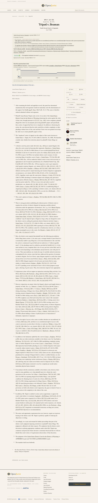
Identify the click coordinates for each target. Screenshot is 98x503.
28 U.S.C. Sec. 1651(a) (40, 146)
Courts (20, 10)
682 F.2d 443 (43, 210)
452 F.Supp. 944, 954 (41, 309)
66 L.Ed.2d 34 (43, 214)
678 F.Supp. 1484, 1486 (38, 328)
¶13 (14, 393)
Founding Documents (48, 489)
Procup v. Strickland (21, 357)
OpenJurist (14, 16)
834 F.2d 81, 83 (54, 396)
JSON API (71, 479)
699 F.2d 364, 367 (45, 180)
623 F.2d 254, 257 (45, 348)
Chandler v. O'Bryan (33, 168)
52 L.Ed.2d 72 (26, 232)
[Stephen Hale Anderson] (67, 139)
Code (14, 10)
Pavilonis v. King (41, 212)
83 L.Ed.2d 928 (28, 225)
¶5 (14, 196)
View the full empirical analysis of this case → (23, 85)
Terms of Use (56, 499)
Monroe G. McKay (74, 130)
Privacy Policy (65, 499)
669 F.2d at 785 (25, 322)
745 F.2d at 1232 (36, 350)
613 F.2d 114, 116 (21, 150)
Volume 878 (21, 16)
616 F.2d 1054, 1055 (54, 259)
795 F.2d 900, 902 (44, 197)
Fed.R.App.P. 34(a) (30, 110)
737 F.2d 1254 (20, 210)
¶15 (14, 421)
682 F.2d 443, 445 (53, 152)
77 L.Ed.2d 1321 (52, 184)
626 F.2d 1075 (51, 212)
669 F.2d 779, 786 (54, 225)
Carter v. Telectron (23, 385)
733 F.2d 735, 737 (29, 223)
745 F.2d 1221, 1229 (54, 293)
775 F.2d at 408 (24, 278)
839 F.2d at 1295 (20, 364)
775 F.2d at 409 (28, 289)
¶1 (14, 105)
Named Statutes (47, 487)
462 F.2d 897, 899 (48, 278)
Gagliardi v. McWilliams (42, 396)
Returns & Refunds (39, 499)
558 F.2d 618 (36, 216)
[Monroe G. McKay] (67, 131)
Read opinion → (73, 145)
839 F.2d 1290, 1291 (28, 307)
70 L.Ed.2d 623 (32, 191)
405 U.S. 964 (35, 173)
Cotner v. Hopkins (33, 197)
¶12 (14, 369)
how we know (42, 55)
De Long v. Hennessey (70, 65)
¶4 (14, 145)
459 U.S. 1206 (45, 166)
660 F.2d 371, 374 (47, 295)
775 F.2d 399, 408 (54, 157)
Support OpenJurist (79, 484)
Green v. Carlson (24, 186)
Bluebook (83, 99)
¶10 (14, 319)
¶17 (14, 442)
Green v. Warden (34, 180)
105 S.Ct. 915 (19, 225)
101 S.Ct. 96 (34, 214)
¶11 (14, 336)
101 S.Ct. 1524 (50, 326)
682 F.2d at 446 (24, 274)
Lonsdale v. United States (55, 65)
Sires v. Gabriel (42, 311)
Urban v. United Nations (40, 374)
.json (20, 460)
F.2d (26, 16)
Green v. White (43, 259)
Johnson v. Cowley (47, 175)
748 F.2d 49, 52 (52, 311)
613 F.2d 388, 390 (34, 400)
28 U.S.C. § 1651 (21, 49)
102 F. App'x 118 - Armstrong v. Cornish (40, 46)
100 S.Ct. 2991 (28, 405)
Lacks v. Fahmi (35, 348)
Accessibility (22, 499)
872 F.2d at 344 (47, 286)
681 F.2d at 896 (33, 304)
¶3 (14, 135)
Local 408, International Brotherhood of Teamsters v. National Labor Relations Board (48, 51)
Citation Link (75, 99)
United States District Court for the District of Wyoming (42, 436)
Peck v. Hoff (37, 295)
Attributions (48, 499)
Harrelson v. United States (52, 148)
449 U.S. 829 (26, 214)
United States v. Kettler (37, 43)
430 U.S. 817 (54, 230)
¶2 (14, 115)
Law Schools (46, 485)
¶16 (14, 436)
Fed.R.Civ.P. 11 (52, 245)
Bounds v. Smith (22, 51)
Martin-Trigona (56, 207)
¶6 (14, 202)
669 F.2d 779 (23, 212)
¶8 (14, 271)
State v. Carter (26, 328)
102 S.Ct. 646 (23, 191)
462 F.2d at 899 (41, 300)
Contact (30, 499)
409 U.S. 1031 (27, 280)
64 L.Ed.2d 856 (37, 405)
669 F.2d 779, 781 (45, 291)
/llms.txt (71, 477)
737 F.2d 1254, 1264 (30, 302)
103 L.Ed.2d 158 (33, 193)
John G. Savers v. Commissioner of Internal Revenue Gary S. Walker (57, 43)
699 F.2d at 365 (51, 289)
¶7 (14, 236)
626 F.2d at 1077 (20, 407)
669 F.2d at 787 (49, 379)
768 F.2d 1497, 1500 (54, 374)
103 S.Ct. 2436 (43, 184)
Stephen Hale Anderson (76, 138)
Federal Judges (47, 481)
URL (68, 99)
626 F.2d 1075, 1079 (45, 274)
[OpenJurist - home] (49, 5)
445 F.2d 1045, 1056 (45, 168)
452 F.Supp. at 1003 (35, 385)
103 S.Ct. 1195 (54, 166)
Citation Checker (47, 493)
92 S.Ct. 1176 (44, 173)
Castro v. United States (42, 157)
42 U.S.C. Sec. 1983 (40, 120)
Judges (27, 10)
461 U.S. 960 (34, 184)
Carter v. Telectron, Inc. (27, 309)
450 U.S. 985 (41, 326)
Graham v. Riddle (36, 263)
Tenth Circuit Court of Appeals (49, 28)
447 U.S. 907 (19, 405)
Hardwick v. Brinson (48, 331)
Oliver (45, 152)
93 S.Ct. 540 (35, 280)
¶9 (14, 284)
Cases (9, 10)
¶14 (14, 413)
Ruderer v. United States (36, 278)
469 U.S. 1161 (55, 223)
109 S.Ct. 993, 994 (22, 193)
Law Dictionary (47, 479)
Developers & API (73, 475)
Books (43, 10)
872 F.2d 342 (57, 175)
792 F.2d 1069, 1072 (33, 357)
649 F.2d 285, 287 (35, 186)
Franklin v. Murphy (42, 293)
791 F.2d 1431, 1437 (27, 341)
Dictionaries (35, 10)
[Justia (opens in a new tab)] (26, 488)
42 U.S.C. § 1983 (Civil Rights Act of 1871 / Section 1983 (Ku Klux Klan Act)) (44, 49)
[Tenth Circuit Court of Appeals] (67, 143)
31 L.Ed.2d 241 (53, 173)
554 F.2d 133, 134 (47, 263)
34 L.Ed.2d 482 (44, 280)
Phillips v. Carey (53, 324)
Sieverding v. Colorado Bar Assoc (56, 46)
